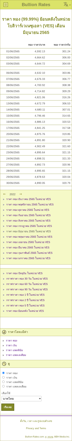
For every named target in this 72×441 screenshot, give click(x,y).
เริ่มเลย (8, 407)
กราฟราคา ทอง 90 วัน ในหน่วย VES (27, 289)
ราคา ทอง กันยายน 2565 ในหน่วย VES (28, 215)
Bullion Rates (36, 4)
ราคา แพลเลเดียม (16, 355)
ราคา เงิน (11, 345)
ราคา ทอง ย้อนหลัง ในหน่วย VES (25, 310)
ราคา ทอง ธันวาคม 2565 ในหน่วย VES (28, 199)
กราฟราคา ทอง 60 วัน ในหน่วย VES (27, 284)
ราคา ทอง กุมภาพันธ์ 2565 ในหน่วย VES (29, 252)
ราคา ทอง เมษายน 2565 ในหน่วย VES (28, 242)
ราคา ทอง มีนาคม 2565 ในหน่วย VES (27, 247)
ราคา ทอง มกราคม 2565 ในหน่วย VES (28, 258)
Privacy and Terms (36, 428)
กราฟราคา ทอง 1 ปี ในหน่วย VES (25, 294)
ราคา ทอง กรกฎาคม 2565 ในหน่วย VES (29, 225)
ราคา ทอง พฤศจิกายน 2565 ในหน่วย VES (30, 204)
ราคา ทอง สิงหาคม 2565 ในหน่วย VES (28, 220)
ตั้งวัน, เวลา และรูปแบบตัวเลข (36, 421)
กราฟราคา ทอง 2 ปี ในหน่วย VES (25, 300)
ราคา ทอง (11, 340)
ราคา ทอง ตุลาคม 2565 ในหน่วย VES (27, 209)
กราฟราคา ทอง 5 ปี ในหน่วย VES (25, 305)
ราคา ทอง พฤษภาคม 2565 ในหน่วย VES (29, 236)
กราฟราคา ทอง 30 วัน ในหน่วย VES (27, 278)
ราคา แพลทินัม (14, 350)
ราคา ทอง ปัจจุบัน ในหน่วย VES (24, 273)
